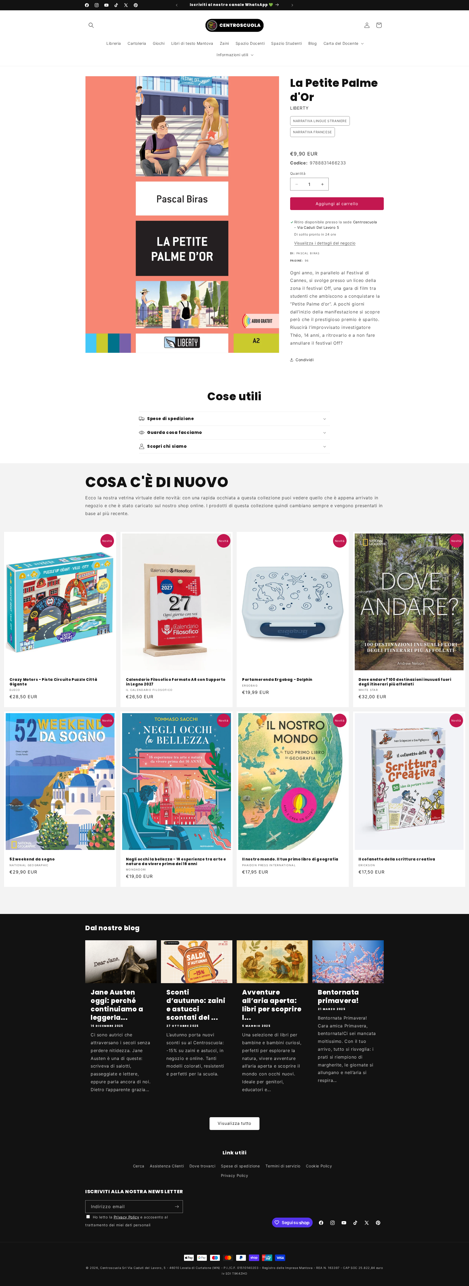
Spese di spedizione (240, 1166)
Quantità (297, 173)
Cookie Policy (319, 1166)
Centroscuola (110, 1268)
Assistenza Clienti (167, 1166)
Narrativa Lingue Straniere (320, 121)
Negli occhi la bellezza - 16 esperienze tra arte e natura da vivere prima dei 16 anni (176, 861)
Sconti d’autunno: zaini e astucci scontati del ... (196, 1005)
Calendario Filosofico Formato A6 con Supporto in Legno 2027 (176, 682)
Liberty (299, 108)
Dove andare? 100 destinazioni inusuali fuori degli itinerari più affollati (405, 682)
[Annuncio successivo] (292, 5)
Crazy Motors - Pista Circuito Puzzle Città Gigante (53, 682)
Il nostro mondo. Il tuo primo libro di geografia (290, 859)
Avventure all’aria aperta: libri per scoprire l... (272, 1005)
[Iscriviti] (177, 1206)
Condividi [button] (304, 359)
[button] (91, 25)
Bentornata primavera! (338, 996)
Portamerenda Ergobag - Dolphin (277, 680)
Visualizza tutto (234, 1123)
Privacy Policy (234, 1175)
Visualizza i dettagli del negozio (325, 243)
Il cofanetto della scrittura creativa (397, 859)
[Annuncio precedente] (177, 5)
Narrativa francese (312, 132)
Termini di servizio (282, 1166)
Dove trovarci (202, 1166)
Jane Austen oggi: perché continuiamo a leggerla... (117, 1005)
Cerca (138, 1166)
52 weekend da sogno (32, 859)
